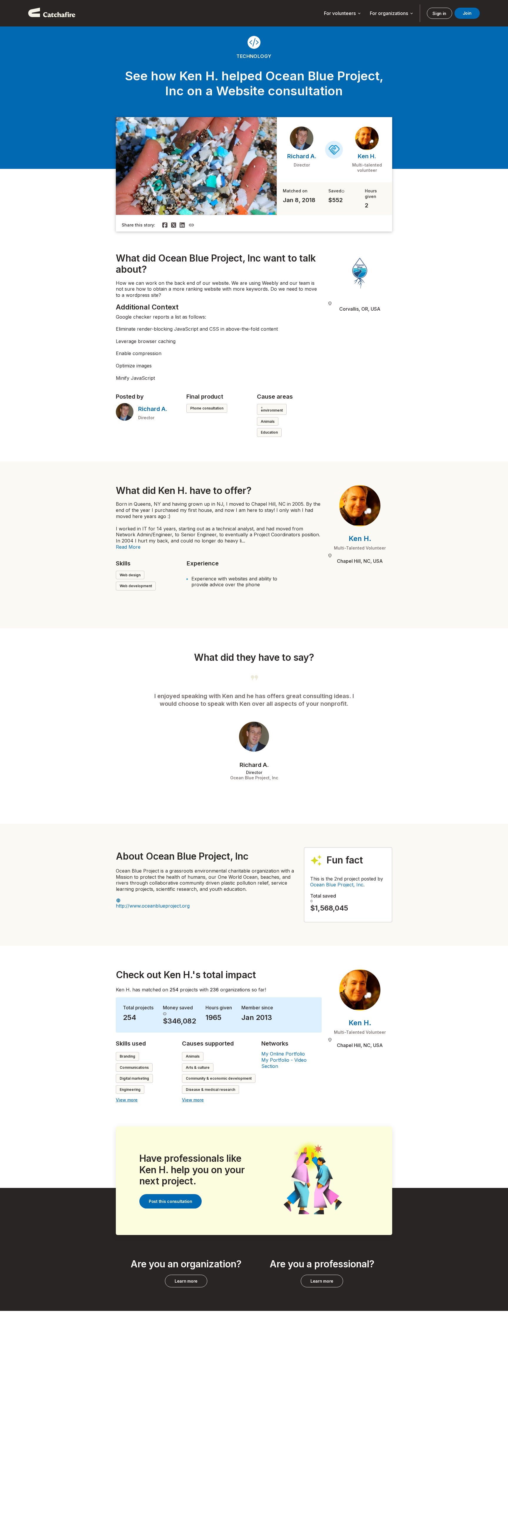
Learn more (186, 1281)
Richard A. (301, 156)
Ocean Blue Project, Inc (336, 885)
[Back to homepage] (51, 13)
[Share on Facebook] (165, 225)
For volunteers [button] (343, 13)
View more (127, 1099)
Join (467, 13)
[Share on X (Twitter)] (173, 225)
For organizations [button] (392, 13)
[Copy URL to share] (191, 225)
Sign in (439, 13)
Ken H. (367, 156)
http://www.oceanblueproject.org (153, 906)
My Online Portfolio (283, 1054)
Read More (128, 547)
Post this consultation (170, 1201)
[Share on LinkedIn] (182, 225)
